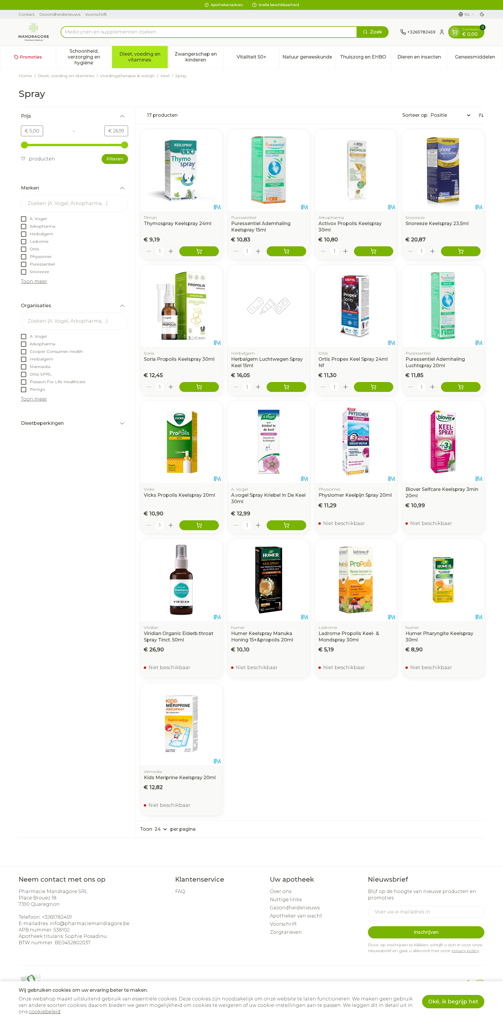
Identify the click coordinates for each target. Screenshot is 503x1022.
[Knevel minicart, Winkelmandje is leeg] (454, 32)
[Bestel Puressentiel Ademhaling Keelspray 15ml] (286, 251)
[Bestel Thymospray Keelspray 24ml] (199, 251)
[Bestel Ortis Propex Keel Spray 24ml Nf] (374, 387)
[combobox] (209, 32)
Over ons (280, 891)
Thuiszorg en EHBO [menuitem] (365, 58)
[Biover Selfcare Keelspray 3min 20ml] (443, 442)
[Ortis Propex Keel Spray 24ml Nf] (356, 306)
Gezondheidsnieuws (59, 14)
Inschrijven (426, 932)
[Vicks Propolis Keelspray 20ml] (181, 442)
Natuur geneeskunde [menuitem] (308, 58)
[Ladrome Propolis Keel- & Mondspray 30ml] (356, 580)
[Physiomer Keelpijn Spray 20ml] (356, 442)
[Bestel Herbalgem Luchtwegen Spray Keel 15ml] (286, 387)
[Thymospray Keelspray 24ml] (181, 170)
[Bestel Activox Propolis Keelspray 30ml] (374, 251)
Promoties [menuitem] (31, 57)
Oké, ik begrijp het (453, 1001)
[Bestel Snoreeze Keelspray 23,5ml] (461, 251)
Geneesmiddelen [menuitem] (479, 58)
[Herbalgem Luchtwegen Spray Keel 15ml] (269, 306)
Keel (164, 75)
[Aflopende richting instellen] (480, 115)
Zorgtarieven (286, 932)
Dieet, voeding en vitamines (66, 75)
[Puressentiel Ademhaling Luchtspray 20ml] (443, 306)
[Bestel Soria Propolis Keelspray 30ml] (199, 387)
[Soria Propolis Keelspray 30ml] (181, 306)
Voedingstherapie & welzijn (127, 75)
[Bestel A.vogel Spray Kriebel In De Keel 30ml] (286, 525)
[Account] (442, 32)
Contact (27, 14)
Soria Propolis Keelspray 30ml (179, 359)
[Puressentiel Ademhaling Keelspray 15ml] (269, 170)
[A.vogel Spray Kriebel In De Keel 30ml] (269, 442)
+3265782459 (57, 917)
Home (25, 75)
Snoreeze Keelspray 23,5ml (437, 223)
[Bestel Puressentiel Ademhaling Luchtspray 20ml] (461, 387)
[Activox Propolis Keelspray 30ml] (356, 170)
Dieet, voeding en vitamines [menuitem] (143, 57)
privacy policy (465, 950)
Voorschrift (96, 14)
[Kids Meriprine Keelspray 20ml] (181, 724)
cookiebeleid (45, 1011)
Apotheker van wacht (296, 916)
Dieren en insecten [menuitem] (422, 58)
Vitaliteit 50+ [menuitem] (258, 58)
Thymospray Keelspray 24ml (177, 223)
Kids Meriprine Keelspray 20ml (180, 777)
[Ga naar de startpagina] (34, 32)
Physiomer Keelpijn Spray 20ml (355, 495)
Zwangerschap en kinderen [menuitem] (199, 57)
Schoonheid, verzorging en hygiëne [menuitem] (90, 57)
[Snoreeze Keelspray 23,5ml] (443, 170)
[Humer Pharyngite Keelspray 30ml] (443, 580)
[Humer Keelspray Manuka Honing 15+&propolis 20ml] (269, 580)
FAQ (180, 891)
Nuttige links (286, 899)
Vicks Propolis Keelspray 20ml (179, 495)
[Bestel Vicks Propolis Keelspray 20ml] (199, 525)
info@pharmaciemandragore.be (90, 923)
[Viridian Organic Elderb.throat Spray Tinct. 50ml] (181, 580)
